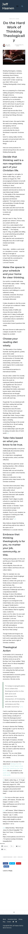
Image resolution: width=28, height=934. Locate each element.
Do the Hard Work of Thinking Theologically (14, 31)
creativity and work (7, 857)
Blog (4, 921)
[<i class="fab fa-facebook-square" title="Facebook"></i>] (13, 921)
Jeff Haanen (8, 45)
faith (15, 857)
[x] (9, 229)
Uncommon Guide (12, 919)
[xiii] (21, 707)
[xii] (15, 519)
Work (17, 18)
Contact (9, 921)
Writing (20, 919)
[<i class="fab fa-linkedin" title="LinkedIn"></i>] (16, 921)
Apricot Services (7, 927)
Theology (12, 18)
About (4, 919)
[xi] (8, 433)
